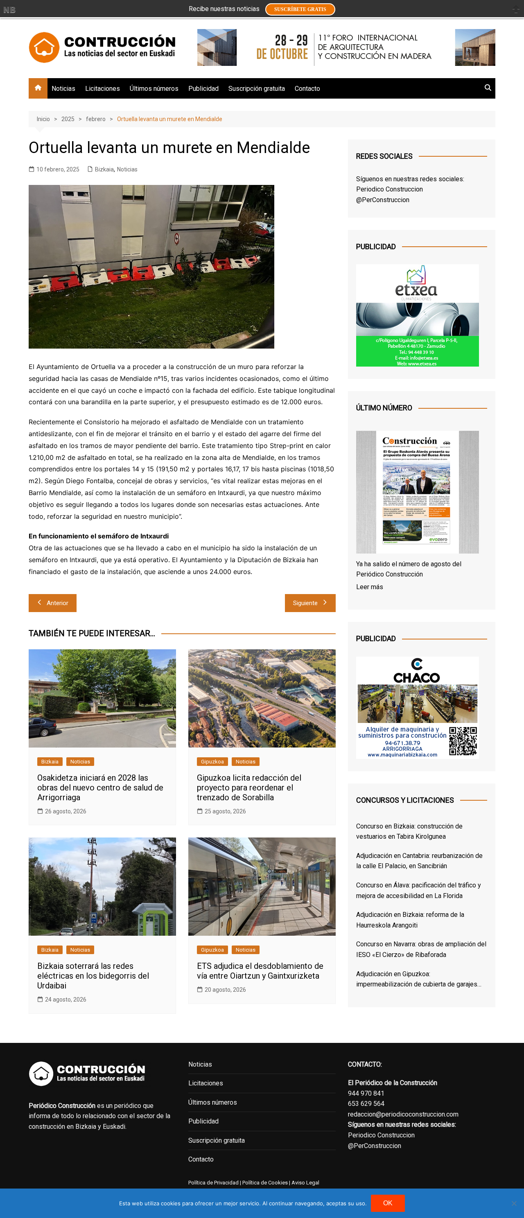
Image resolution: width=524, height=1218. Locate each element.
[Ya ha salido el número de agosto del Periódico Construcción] (417, 494)
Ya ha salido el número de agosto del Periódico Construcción (408, 569)
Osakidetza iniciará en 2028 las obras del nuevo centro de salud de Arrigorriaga (100, 787)
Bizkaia (104, 169)
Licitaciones (102, 88)
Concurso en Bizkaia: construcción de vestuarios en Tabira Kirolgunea (409, 831)
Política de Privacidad (213, 1183)
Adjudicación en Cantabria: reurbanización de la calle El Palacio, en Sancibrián (419, 861)
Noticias (63, 88)
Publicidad (203, 88)
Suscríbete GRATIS (300, 9)
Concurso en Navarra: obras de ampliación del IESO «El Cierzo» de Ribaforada (421, 949)
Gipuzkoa (212, 762)
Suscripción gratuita (256, 88)
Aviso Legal (305, 1183)
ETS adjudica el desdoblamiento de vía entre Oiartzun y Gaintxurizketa (260, 971)
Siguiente (305, 603)
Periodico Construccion (389, 189)
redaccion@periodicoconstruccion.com (403, 1114)
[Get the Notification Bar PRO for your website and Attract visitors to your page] (9, 9)
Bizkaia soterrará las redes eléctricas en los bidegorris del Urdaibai (93, 976)
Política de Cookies (264, 1183)
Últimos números (154, 88)
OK (388, 1203)
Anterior (57, 603)
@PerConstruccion (382, 200)
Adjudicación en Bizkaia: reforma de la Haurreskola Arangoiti (410, 920)
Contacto (307, 88)
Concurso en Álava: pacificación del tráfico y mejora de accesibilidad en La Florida (418, 890)
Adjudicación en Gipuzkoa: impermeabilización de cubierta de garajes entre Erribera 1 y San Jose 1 (416, 980)
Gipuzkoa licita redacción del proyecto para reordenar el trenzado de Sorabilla (249, 787)
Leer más (369, 587)
